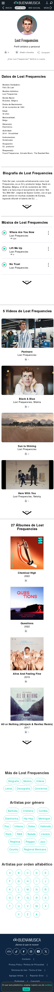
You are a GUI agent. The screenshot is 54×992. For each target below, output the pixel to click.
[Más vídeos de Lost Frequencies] (27, 512)
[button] (43, 53)
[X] (46, 951)
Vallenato (45, 826)
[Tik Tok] (16, 951)
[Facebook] (23, 951)
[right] (50, 7)
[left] (3, 7)
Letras (8, 788)
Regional (15, 841)
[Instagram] (31, 951)
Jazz (43, 841)
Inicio (9, 8)
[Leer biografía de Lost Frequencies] (27, 206)
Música (48, 8)
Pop (6, 826)
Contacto (26, 959)
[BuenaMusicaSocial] (9, 951)
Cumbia (43, 810)
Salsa (31, 826)
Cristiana (28, 810)
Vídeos (40, 781)
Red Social (35, 8)
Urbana (18, 826)
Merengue (44, 818)
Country (14, 849)
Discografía (23, 788)
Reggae (30, 841)
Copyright (35, 981)
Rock (8, 834)
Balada (32, 834)
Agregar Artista (16, 975)
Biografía (13, 781)
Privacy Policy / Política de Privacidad (26, 964)
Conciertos (41, 788)
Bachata (13, 810)
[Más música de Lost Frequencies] (27, 282)
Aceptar (26, 989)
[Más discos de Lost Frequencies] (27, 742)
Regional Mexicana (35, 849)
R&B (19, 834)
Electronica (11, 818)
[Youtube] (38, 951)
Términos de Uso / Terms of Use (26, 970)
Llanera (45, 834)
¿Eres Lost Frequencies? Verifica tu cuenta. (26, 59)
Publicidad (19, 981)
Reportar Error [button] (37, 975)
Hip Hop (28, 818)
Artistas (20, 8)
